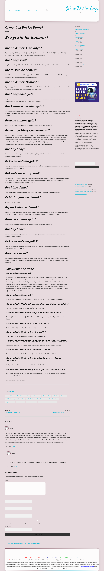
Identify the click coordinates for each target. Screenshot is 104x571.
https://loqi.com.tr (32, 543)
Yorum (6, 480)
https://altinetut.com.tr (21, 543)
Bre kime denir (21, 398)
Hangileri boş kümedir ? (79, 49)
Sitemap (39, 543)
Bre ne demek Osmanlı (53, 398)
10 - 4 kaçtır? (8, 526)
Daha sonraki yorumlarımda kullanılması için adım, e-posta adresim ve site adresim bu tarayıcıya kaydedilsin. (26, 523)
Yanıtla (13, 446)
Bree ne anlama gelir (20, 402)
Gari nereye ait (42, 402)
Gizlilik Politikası (18, 10)
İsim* (6, 498)
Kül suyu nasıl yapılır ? (79, 64)
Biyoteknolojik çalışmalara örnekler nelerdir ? (83, 53)
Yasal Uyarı (28, 10)
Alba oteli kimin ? (78, 41)
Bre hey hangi (63, 395)
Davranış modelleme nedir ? (80, 33)
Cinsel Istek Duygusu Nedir (13, 412)
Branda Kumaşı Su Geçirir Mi (60, 412)
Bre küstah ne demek (31, 398)
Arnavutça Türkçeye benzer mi (12, 395)
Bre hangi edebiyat (46, 395)
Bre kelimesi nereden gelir (11, 398)
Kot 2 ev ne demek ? (79, 57)
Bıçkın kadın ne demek (36, 395)
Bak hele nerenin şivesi (24, 395)
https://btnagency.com (10, 543)
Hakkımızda (38, 10)
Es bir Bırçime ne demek (31, 402)
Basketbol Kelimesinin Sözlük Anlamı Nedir (83, 189)
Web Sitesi (7, 513)
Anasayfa (8, 10)
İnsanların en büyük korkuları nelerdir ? (82, 29)
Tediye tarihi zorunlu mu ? (80, 45)
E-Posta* (6, 506)
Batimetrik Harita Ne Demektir (81, 194)
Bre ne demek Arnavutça (42, 398)
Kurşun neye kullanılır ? (79, 37)
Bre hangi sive (55, 395)
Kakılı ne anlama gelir (51, 402)
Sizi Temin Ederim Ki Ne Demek (81, 184)
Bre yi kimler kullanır (10, 402)
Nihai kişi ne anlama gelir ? (80, 60)
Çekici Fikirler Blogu (82, 8)
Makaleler (11, 391)
